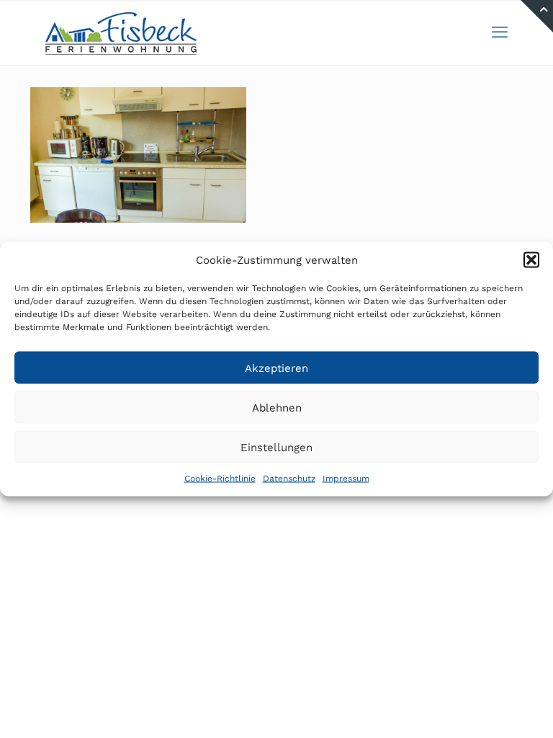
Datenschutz (289, 479)
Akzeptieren (276, 367)
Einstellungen (276, 446)
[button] (531, 260)
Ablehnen (277, 407)
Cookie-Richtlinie (220, 479)
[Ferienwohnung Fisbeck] (121, 32)
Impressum (346, 479)
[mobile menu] (499, 32)
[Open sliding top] (537, 16)
